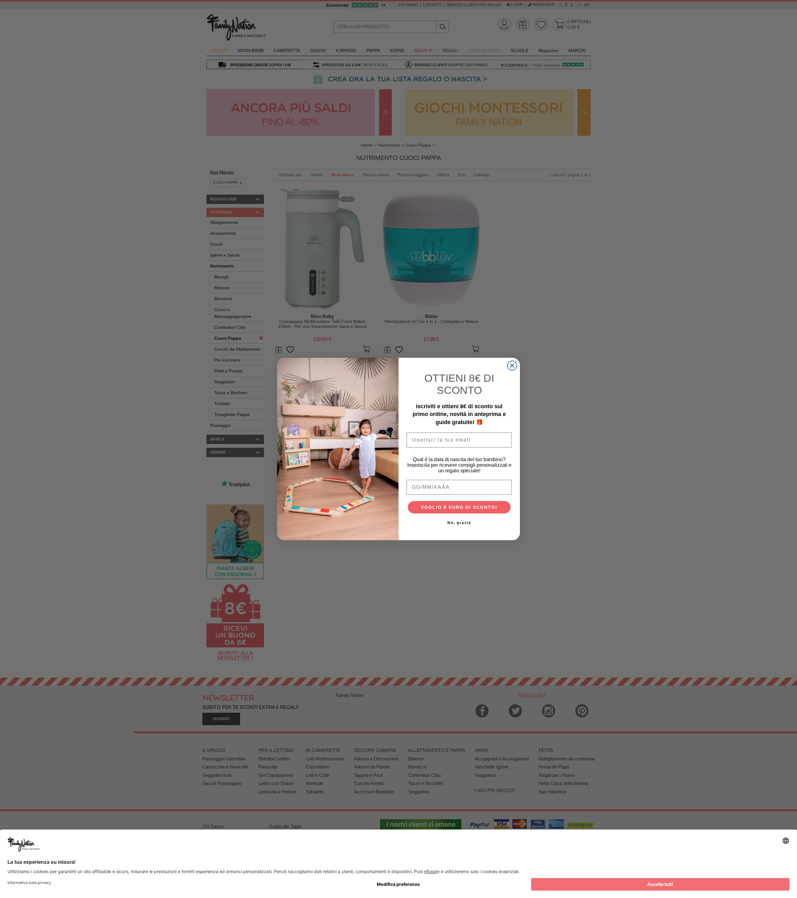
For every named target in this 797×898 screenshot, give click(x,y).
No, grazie (459, 523)
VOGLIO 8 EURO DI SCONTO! (459, 507)
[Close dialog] (512, 365)
